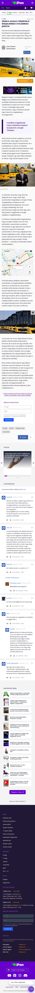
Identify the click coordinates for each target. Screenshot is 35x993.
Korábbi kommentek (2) (12, 577)
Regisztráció (6, 882)
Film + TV (5, 871)
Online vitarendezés (8, 834)
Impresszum (9, 987)
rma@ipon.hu (22, 947)
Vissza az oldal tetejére (16, 801)
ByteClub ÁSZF (25, 987)
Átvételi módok (7, 844)
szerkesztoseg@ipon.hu (25, 949)
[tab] (17, 477)
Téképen (5, 107)
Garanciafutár (7, 824)
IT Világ (5, 858)
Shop (2, 8)
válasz (22, 520)
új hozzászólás (16, 520)
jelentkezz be (21, 489)
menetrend (6, 432)
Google (5, 428)
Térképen (15, 891)
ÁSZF (16, 987)
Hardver (15, 12)
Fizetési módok (7, 847)
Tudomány (21, 12)
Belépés (5, 879)
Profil (5, 876)
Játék (27, 12)
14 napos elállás (7, 831)
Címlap (4, 12)
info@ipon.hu (22, 952)
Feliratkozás (8, 420)
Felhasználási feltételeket (24, 924)
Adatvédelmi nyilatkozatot (19, 416)
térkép (11, 428)
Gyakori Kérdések (8, 827)
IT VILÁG (4, 19)
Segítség (6, 936)
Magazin (8, 8)
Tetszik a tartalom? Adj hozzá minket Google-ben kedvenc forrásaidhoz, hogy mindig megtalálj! (17, 394)
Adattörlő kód (7, 840)
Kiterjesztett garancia (9, 821)
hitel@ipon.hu (22, 944)
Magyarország (20, 428)
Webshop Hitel (7, 818)
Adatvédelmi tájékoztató (10, 837)
